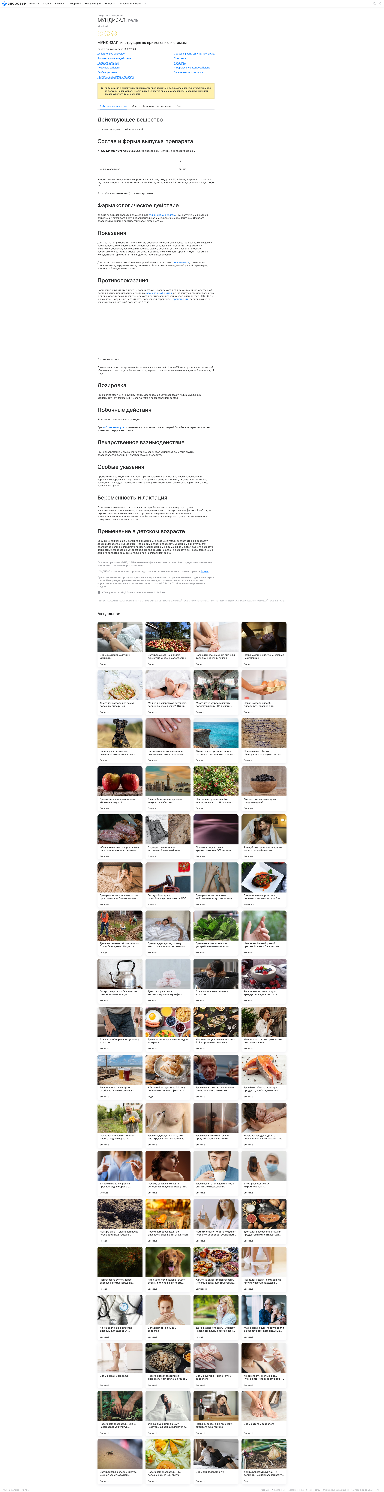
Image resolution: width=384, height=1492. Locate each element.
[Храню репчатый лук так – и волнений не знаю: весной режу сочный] (264, 1461)
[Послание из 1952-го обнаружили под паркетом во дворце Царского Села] (264, 740)
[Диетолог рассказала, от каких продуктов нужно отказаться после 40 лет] (264, 1221)
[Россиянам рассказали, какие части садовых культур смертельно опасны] (120, 1413)
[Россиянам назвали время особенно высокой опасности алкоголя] (120, 1077)
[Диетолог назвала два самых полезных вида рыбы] (120, 692)
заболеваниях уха (113, 427)
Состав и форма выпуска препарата (194, 53)
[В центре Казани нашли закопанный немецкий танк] (168, 836)
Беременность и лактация (188, 72)
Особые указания (107, 72)
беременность (180, 299)
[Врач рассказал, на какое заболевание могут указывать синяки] (216, 885)
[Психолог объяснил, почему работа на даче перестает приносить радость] (120, 1125)
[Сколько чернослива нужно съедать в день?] (264, 788)
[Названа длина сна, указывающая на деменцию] (264, 644)
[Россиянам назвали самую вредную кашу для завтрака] (264, 981)
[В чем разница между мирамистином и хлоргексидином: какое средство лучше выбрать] (264, 1173)
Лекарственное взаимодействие (192, 67)
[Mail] (4, 3)
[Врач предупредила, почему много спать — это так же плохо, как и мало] (168, 933)
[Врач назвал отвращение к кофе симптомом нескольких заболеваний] (216, 1173)
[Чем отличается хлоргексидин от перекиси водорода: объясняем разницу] (216, 1221)
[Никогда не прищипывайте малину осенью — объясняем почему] (216, 788)
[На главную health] (16, 3)
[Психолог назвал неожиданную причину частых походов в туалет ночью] (264, 1269)
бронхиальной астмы (159, 292)
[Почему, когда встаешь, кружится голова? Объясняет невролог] (216, 836)
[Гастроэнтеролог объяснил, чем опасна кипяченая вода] (120, 981)
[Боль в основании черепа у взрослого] (216, 981)
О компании (14, 1490)
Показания (180, 58)
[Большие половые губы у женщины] (120, 644)
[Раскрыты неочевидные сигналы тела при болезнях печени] (216, 644)
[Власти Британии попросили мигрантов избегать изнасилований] (168, 788)
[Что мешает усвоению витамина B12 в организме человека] (216, 1029)
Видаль (204, 571)
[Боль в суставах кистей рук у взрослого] (216, 1365)
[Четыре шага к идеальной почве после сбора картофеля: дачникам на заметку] (120, 1221)
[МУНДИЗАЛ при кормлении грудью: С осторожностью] (107, 34)
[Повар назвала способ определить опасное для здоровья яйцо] (264, 692)
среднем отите (180, 262)
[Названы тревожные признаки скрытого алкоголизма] (216, 1413)
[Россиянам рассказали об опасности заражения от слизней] (168, 1221)
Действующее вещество (111, 53)
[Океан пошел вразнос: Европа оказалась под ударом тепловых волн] (216, 740)
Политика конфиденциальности (365, 1490)
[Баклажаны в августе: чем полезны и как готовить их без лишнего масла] (264, 885)
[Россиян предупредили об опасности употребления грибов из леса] (168, 1365)
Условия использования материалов (288, 1490)
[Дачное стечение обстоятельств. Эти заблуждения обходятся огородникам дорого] (120, 933)
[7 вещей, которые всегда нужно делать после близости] (264, 836)
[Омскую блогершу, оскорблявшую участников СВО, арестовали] (168, 885)
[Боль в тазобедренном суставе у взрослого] (120, 1029)
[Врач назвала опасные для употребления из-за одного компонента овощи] (216, 933)
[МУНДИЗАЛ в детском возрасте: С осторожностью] (114, 34)
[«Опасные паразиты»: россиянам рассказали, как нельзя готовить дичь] (120, 836)
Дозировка (180, 63)
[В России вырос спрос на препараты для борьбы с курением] (120, 1173)
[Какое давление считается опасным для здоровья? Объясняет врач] (120, 1317)
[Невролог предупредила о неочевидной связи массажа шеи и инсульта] (264, 1125)
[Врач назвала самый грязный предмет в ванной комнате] (216, 1125)
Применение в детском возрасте (116, 77)
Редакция (265, 1490)
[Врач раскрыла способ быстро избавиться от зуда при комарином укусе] (120, 1461)
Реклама (25, 1490)
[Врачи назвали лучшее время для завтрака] (168, 1029)
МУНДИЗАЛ (117, 15)
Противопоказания (108, 63)
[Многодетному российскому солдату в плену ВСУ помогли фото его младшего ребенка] (216, 692)
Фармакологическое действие (114, 58)
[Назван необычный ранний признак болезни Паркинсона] (264, 933)
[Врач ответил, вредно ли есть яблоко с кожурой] (120, 788)
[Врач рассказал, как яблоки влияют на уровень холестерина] (168, 644)
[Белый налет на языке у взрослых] (168, 1317)
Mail (5, 1490)
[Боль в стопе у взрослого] (264, 1413)
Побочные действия (109, 67)
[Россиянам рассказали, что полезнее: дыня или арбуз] (168, 1461)
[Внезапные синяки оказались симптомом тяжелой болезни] (168, 740)
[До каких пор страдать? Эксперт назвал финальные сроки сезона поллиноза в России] (216, 1317)
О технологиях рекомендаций (335, 1490)
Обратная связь (313, 1490)
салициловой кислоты (162, 214)
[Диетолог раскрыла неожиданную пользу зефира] (168, 981)
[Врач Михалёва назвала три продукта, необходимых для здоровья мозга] (264, 1077)
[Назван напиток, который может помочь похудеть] (264, 1029)
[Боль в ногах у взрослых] (120, 1365)
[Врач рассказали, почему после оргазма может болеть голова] (120, 885)
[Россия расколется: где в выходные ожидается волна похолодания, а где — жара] (120, 740)
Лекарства (103, 15)
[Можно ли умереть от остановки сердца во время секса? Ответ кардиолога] (168, 692)
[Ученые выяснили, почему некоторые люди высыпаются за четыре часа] (168, 1413)
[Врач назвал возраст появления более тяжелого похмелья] (216, 1077)
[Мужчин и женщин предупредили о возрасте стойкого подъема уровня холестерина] (264, 1317)
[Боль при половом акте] (216, 1461)
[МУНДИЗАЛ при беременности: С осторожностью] (100, 34)
